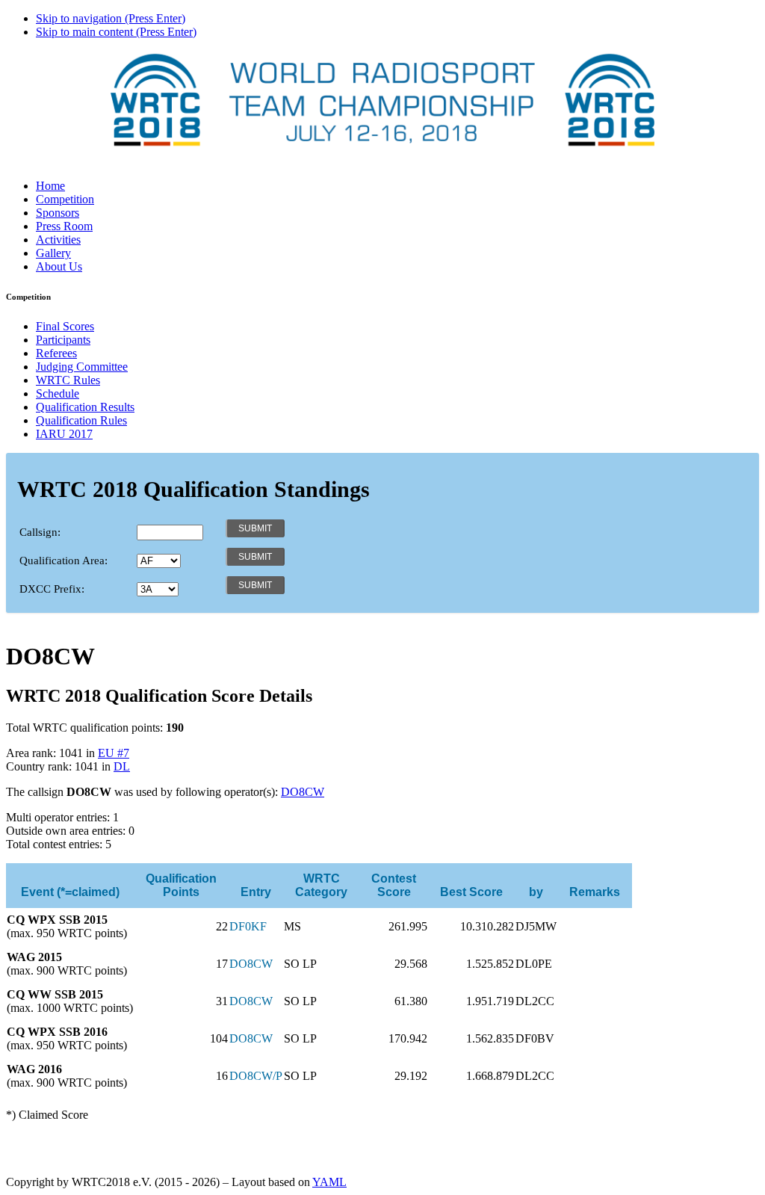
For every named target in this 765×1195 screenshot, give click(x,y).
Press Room (64, 226)
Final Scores (65, 326)
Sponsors (57, 212)
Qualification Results (85, 407)
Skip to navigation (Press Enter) (110, 18)
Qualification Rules (81, 420)
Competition (65, 199)
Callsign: (40, 532)
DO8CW (302, 791)
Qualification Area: (63, 560)
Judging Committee (82, 366)
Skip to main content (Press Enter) (116, 31)
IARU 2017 (64, 433)
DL (122, 766)
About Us (59, 266)
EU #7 (113, 753)
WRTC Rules (68, 380)
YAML (329, 1182)
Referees (56, 353)
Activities (58, 239)
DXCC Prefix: (51, 589)
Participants (63, 339)
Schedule (57, 393)
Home (50, 185)
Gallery (53, 253)
